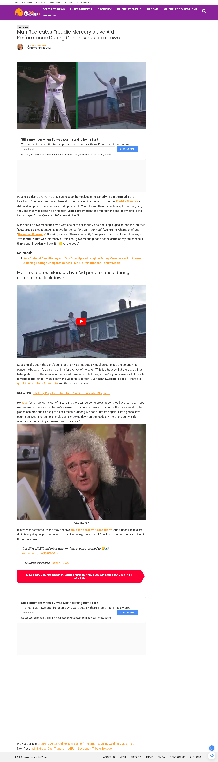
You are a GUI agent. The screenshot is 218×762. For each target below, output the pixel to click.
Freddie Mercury (127, 201)
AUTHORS (86, 2)
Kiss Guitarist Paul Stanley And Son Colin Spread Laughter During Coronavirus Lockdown (82, 258)
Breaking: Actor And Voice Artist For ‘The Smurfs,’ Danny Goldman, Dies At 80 (86, 743)
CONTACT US (72, 2)
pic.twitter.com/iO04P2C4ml (40, 553)
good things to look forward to (37, 383)
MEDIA (30, 2)
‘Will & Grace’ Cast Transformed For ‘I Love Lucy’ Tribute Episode (71, 748)
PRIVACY (40, 2)
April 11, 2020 (60, 562)
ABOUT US (20, 2)
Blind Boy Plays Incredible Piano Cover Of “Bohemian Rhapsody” (71, 393)
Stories (23, 27)
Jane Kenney (38, 45)
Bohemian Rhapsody (31, 234)
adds (24, 402)
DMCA (59, 2)
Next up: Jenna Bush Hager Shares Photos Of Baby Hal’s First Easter (79, 576)
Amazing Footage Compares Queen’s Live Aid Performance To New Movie (71, 263)
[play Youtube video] (81, 321)
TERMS (50, 2)
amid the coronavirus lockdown (91, 529)
